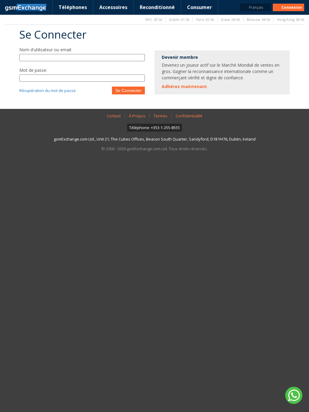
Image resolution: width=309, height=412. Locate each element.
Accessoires (113, 7)
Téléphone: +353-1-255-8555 (154, 127)
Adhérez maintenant (184, 86)
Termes (160, 116)
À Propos (137, 116)
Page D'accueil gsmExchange (25, 7)
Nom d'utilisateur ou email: (45, 49)
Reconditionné (157, 7)
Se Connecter (128, 90)
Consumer (199, 7)
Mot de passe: (33, 70)
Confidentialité (189, 116)
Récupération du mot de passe (47, 90)
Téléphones (73, 7)
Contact (114, 116)
